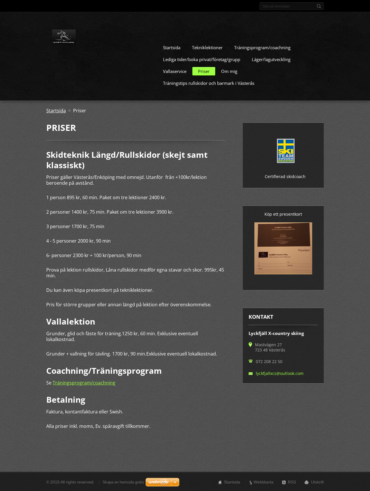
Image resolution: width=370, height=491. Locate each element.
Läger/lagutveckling (271, 59)
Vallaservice (174, 71)
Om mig (229, 71)
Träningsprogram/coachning (262, 47)
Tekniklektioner (207, 47)
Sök (319, 6)
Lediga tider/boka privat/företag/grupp (201, 59)
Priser (204, 71)
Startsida (171, 47)
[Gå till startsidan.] (64, 38)
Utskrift (317, 482)
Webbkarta (263, 482)
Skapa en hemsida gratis (123, 482)
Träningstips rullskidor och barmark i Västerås (208, 83)
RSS (292, 482)
